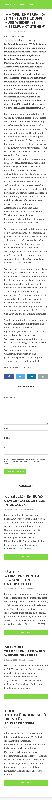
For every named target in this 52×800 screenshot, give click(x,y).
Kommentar (9, 397)
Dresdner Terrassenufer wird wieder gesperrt (24, 651)
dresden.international (19, 4)
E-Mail (7, 438)
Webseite (8, 447)
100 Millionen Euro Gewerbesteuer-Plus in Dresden (24, 501)
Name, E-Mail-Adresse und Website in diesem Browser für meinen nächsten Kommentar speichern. (24, 461)
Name (6, 428)
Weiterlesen (26, 557)
